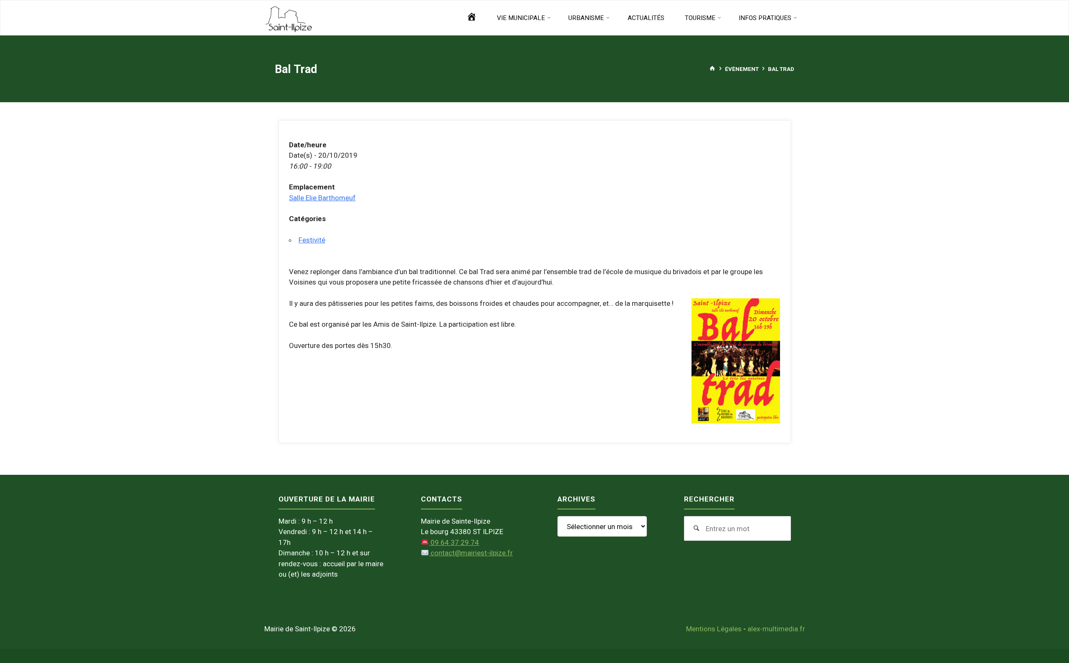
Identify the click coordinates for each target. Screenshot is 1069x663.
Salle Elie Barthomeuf (322, 198)
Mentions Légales (714, 629)
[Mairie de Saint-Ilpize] (289, 18)
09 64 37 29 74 (454, 542)
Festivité (312, 240)
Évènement (742, 68)
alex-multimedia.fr (776, 629)
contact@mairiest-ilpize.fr (471, 553)
